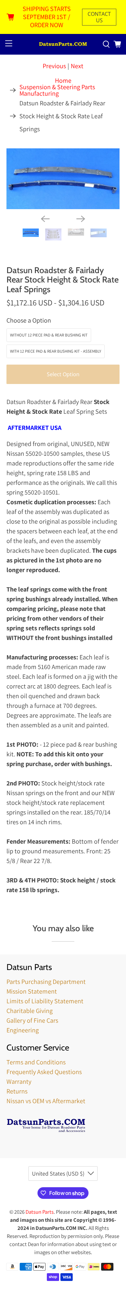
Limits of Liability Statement (44, 1001)
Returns (16, 1091)
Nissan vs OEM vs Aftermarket (45, 1101)
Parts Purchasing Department (46, 981)
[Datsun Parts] (63, 44)
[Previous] (45, 219)
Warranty (18, 1081)
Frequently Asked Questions (44, 1072)
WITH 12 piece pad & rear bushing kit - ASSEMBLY (55, 351)
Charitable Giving (29, 1011)
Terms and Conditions (36, 1062)
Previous (54, 66)
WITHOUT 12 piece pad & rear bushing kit (49, 335)
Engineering (22, 1030)
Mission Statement (31, 991)
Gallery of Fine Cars (32, 1020)
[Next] (81, 219)
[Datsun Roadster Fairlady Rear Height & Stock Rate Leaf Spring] (63, 178)
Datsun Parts (40, 1211)
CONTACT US (99, 17)
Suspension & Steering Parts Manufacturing (57, 90)
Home (63, 80)
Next (77, 66)
